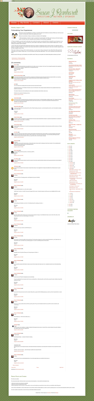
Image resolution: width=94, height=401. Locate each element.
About (46, 22)
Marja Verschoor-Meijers (18, 75)
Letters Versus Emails (73, 180)
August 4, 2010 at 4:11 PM (18, 329)
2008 (70, 205)
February (71, 200)
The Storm (70, 62)
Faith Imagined (71, 72)
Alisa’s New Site (71, 73)
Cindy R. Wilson (17, 117)
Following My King (72, 76)
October (71, 165)
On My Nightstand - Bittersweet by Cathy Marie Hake (75, 173)
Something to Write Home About (74, 106)
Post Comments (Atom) (20, 369)
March (71, 199)
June (70, 194)
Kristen (15, 64)
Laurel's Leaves (72, 85)
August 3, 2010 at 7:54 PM (18, 296)
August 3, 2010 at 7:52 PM (18, 284)
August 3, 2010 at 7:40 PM (18, 207)
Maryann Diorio (71, 94)
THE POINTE (71, 112)
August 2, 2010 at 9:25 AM (18, 128)
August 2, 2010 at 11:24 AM (19, 137)
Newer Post (14, 367)
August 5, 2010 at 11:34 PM (19, 351)
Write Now (71, 134)
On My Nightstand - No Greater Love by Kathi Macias (75, 184)
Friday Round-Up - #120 (73, 171)
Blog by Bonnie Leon (72, 61)
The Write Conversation (73, 115)
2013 (70, 156)
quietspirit (16, 324)
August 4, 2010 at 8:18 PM (18, 341)
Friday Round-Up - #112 (73, 176)
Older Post (61, 367)
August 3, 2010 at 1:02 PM (18, 170)
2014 (70, 155)
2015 (70, 153)
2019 (70, 147)
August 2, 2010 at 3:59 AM (18, 80)
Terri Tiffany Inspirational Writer (74, 111)
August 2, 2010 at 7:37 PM (18, 146)
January (71, 202)
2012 (70, 158)
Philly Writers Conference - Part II (75, 169)
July (70, 193)
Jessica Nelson (17, 124)
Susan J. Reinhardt (17, 173)
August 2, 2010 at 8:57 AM (18, 121)
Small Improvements (72, 126)
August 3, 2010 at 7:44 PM (18, 232)
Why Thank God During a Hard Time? (75, 82)
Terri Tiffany (16, 158)
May (70, 196)
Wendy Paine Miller (17, 106)
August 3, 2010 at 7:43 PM (18, 220)
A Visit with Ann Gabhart (72, 135)
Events (55, 22)
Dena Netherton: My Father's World (75, 65)
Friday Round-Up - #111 (73, 182)
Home (13, 22)
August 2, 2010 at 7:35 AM (18, 113)
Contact (36, 22)
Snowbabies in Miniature (72, 138)
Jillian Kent (16, 140)
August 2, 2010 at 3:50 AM (18, 72)
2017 (70, 150)
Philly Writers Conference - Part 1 (75, 175)
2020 (70, 146)
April (70, 197)
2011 (70, 159)
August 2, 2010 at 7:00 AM (18, 94)
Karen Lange (16, 150)
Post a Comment (16, 365)
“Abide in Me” (71, 77)
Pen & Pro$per (71, 98)
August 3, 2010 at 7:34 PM (18, 182)
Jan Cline (15, 132)
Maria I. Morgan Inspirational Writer (75, 89)
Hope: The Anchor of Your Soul (73, 95)
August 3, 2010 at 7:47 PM (18, 245)
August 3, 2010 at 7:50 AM (18, 162)
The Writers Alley (72, 119)
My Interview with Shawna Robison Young (75, 66)
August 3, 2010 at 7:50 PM (18, 269)
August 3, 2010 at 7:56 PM (18, 309)
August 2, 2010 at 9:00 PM (18, 155)
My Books (24, 22)
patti (15, 84)
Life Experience (16, 59)
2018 (70, 149)
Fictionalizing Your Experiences (74, 191)
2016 (70, 152)
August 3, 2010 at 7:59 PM (18, 321)
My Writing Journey (22, 59)
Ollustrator (49, 392)
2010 (70, 161)
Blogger (57, 392)
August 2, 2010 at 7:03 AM (18, 103)
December (71, 162)
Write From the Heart (72, 129)
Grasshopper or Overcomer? (74, 186)
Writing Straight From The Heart (74, 137)
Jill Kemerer (16, 166)
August (71, 168)
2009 (70, 204)
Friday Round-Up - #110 (73, 187)
